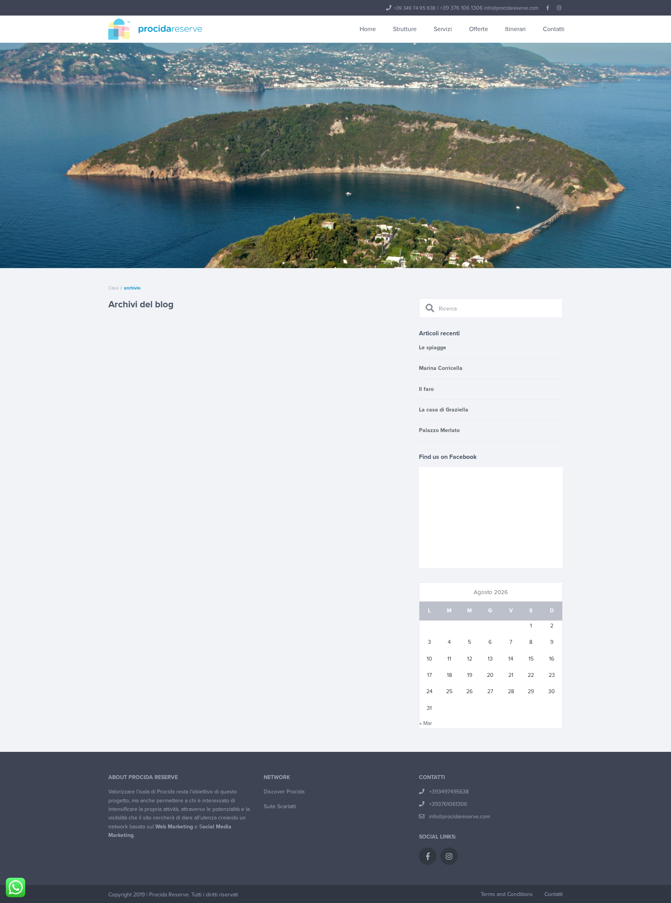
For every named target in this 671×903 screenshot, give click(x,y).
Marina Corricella (440, 368)
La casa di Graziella (443, 409)
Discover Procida (284, 791)
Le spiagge (432, 347)
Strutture (405, 29)
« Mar (425, 723)
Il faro (426, 389)
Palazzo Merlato (439, 430)
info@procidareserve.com (511, 8)
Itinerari (515, 29)
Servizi (443, 29)
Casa (113, 288)
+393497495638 (449, 791)
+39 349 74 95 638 (415, 8)
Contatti (554, 29)
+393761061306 (448, 804)
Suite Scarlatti (280, 806)
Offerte (478, 29)
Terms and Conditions (507, 894)
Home (368, 29)
